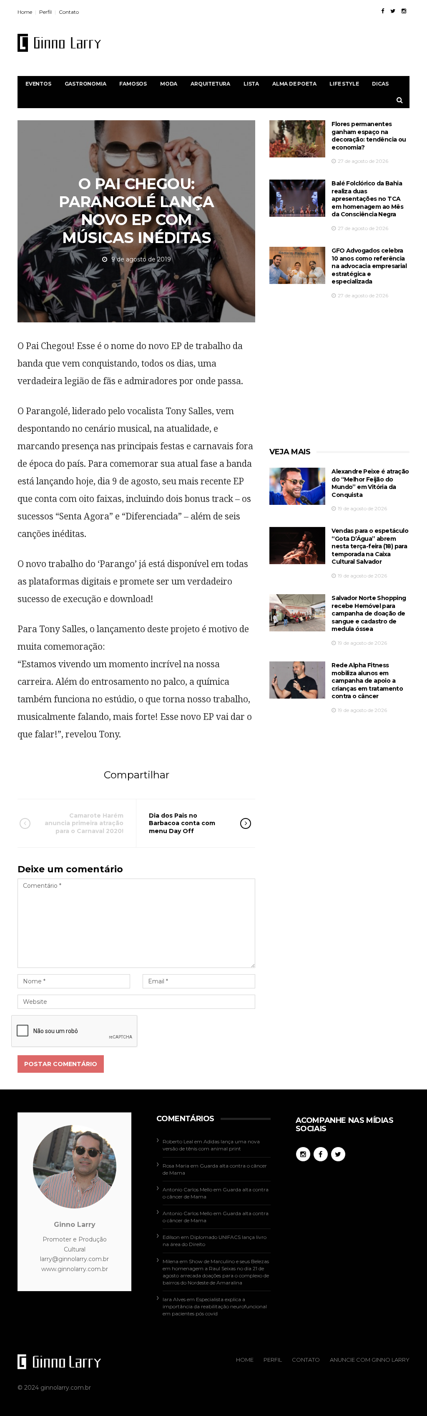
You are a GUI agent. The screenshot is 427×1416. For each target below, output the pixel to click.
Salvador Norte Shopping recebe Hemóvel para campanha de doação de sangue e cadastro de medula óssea (369, 613)
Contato (69, 12)
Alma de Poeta (294, 84)
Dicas (380, 84)
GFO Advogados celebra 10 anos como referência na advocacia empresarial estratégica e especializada (369, 266)
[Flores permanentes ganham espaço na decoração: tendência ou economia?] (297, 138)
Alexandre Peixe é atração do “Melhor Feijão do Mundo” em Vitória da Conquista (370, 483)
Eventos (38, 84)
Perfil (45, 12)
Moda (168, 84)
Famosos (133, 84)
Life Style (344, 84)
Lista (251, 84)
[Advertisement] (257, 42)
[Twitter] (392, 11)
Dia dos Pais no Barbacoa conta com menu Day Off (182, 823)
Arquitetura (210, 84)
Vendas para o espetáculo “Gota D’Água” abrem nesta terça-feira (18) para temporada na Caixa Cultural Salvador (370, 546)
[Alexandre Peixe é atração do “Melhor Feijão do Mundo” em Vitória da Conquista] (297, 486)
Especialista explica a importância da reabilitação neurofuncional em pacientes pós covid (215, 1306)
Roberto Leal (178, 1141)
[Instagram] (404, 11)
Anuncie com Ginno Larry (369, 1359)
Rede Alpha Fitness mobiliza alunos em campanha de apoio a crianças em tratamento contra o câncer (367, 680)
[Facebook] (382, 11)
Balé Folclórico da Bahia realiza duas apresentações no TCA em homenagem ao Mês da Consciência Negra (367, 199)
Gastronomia (85, 84)
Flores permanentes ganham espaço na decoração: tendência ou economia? (369, 135)
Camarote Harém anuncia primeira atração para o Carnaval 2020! (84, 823)
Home (25, 12)
